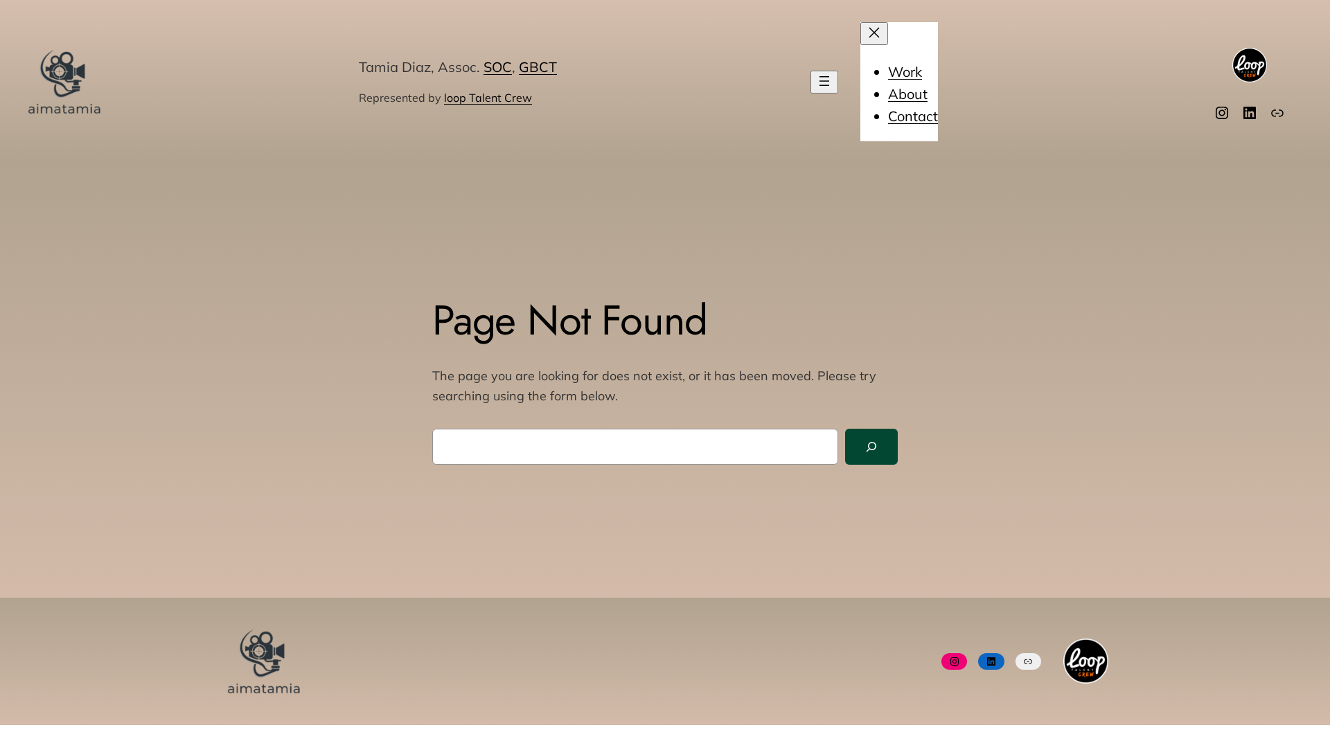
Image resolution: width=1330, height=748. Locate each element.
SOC (498, 66)
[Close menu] (874, 33)
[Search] (871, 447)
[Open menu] (824, 82)
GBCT (538, 66)
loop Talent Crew (488, 98)
